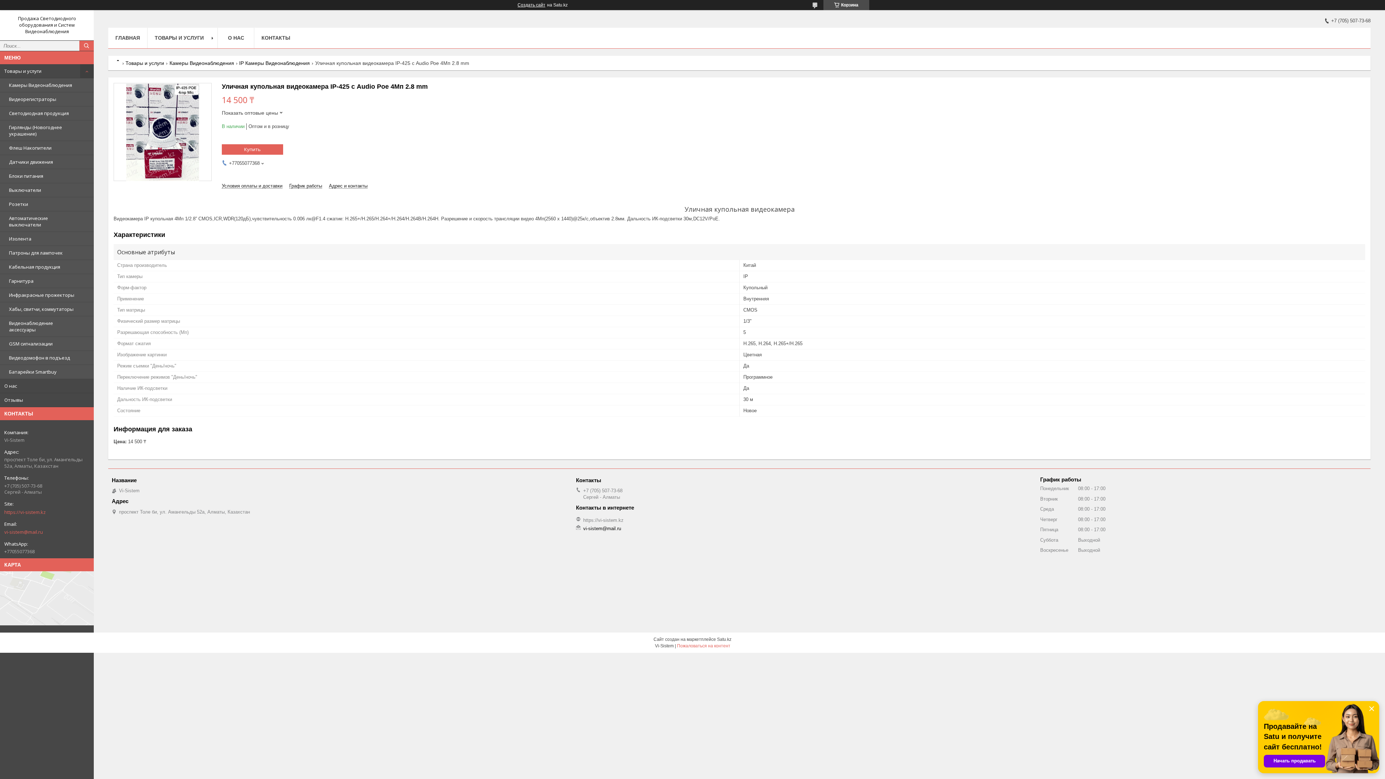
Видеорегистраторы (32, 99)
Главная (127, 38)
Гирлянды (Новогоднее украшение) (35, 130)
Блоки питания (26, 176)
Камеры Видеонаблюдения (40, 85)
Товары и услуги (22, 71)
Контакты (275, 38)
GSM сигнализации (31, 343)
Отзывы (13, 400)
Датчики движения (31, 162)
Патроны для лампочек (36, 253)
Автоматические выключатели (28, 221)
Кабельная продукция (34, 267)
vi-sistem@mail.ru (23, 532)
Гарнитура (21, 281)
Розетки (18, 204)
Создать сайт (531, 5)
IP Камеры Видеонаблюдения (274, 63)
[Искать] (86, 45)
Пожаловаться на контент (703, 645)
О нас (10, 386)
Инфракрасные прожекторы (41, 295)
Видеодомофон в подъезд (39, 358)
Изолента (20, 239)
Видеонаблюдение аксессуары (31, 326)
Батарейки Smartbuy (33, 372)
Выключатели (25, 190)
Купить (252, 149)
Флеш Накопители (30, 148)
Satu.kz (724, 639)
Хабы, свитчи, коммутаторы (41, 309)
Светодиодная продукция (39, 113)
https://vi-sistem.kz (25, 512)
